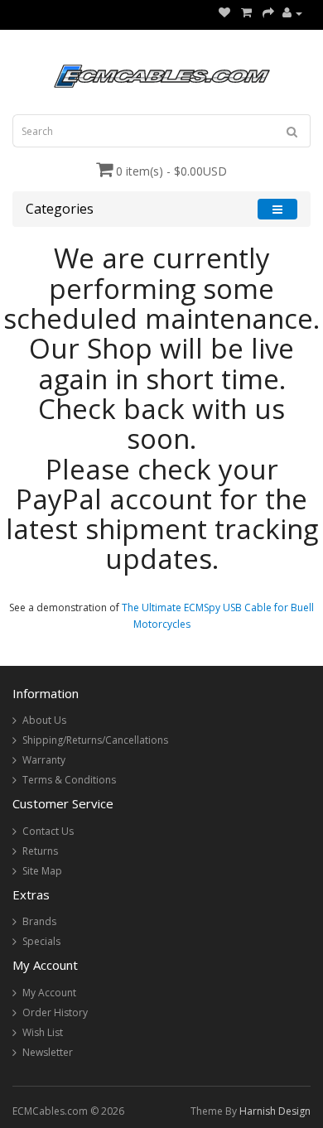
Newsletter (47, 1052)
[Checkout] (268, 13)
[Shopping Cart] (246, 13)
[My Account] (292, 13)
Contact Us (48, 831)
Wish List (42, 1032)
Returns (40, 851)
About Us (44, 720)
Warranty (43, 760)
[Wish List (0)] (224, 13)
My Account (49, 993)
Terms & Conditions (69, 780)
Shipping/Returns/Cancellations (95, 740)
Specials (41, 941)
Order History (55, 1012)
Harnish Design (275, 1111)
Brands (39, 921)
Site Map (42, 871)
